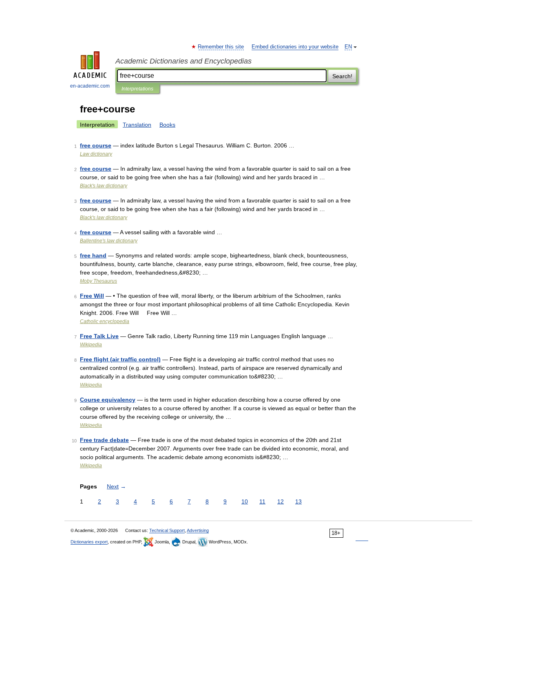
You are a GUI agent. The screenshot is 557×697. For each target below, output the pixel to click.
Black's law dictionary (103, 186)
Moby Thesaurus (98, 281)
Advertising (198, 530)
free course (95, 145)
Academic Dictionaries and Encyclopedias (183, 61)
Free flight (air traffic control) (120, 359)
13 (298, 501)
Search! (342, 76)
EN (348, 47)
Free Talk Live (99, 336)
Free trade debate (104, 440)
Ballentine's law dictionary (108, 241)
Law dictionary (96, 154)
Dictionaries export (89, 541)
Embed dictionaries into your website (295, 47)
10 (244, 501)
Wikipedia (91, 344)
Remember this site (221, 47)
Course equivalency (107, 399)
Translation (137, 124)
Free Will (92, 295)
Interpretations (137, 89)
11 (262, 501)
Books (167, 124)
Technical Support (167, 530)
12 (280, 501)
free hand (93, 255)
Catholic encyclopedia (104, 321)
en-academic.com (90, 86)
